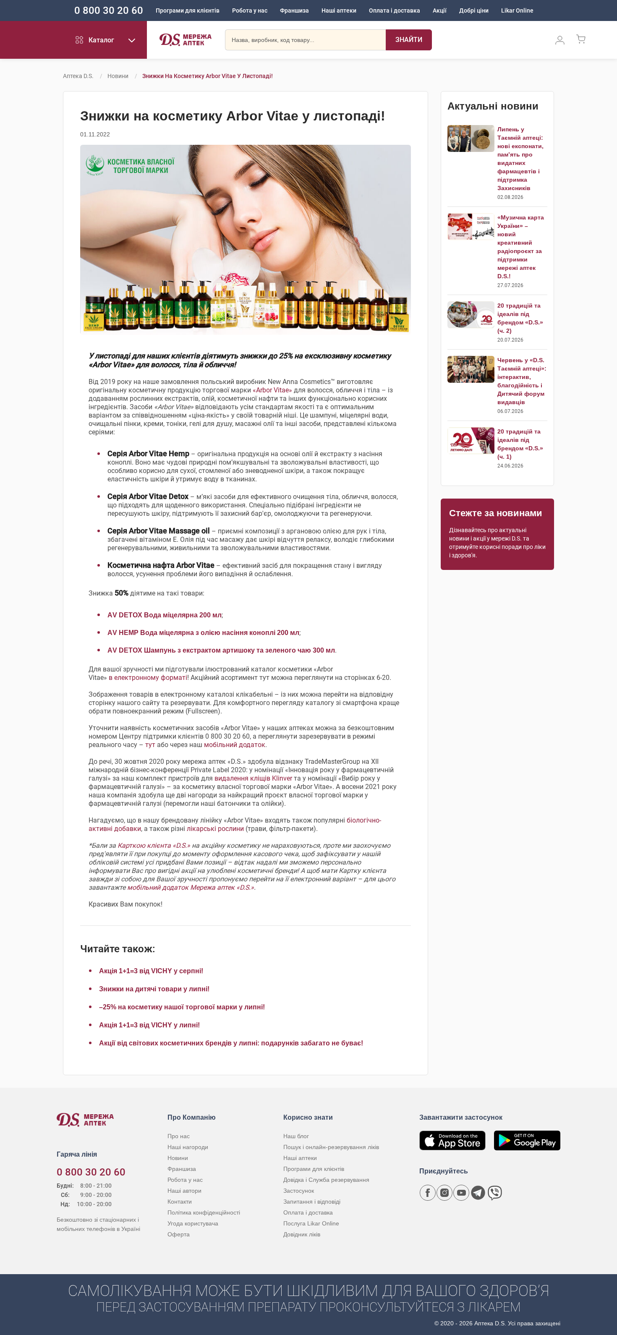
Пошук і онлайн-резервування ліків (331, 1147)
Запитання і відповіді (311, 1201)
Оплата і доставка (394, 10)
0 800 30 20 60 (108, 10)
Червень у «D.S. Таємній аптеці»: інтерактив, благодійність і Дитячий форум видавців (521, 381)
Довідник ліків (301, 1234)
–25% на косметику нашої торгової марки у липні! (182, 1007)
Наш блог (296, 1136)
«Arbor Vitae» (272, 390)
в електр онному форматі (148, 678)
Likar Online (517, 10)
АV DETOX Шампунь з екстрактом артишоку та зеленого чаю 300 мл (221, 650)
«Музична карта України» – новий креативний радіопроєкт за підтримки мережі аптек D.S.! (520, 247)
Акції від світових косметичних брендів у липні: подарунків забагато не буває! (231, 1043)
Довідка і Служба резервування (326, 1179)
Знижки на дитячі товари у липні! (154, 989)
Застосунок (298, 1190)
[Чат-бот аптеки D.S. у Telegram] (478, 1192)
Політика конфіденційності (203, 1212)
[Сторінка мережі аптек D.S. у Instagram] (444, 1192)
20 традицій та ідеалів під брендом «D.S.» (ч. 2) (520, 318)
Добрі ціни (474, 10)
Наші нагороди (187, 1147)
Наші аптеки (339, 10)
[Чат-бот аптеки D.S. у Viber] (494, 1192)
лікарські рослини (215, 829)
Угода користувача (192, 1223)
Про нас (178, 1136)
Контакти (179, 1201)
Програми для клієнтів (188, 10)
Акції (440, 10)
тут (150, 745)
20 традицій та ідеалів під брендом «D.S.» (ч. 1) (520, 444)
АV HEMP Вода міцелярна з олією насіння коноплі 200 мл (203, 632)
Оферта (178, 1234)
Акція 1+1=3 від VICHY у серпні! (151, 970)
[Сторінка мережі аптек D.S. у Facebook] (427, 1192)
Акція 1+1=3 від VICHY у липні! (149, 1025)
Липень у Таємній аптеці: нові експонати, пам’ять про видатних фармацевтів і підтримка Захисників (520, 158)
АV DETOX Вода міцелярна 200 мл (164, 615)
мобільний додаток (234, 745)
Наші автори (184, 1190)
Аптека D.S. (78, 76)
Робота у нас (249, 10)
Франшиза (294, 10)
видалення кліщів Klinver (253, 778)
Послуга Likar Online (311, 1223)
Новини (117, 76)
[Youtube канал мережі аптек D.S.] (461, 1192)
